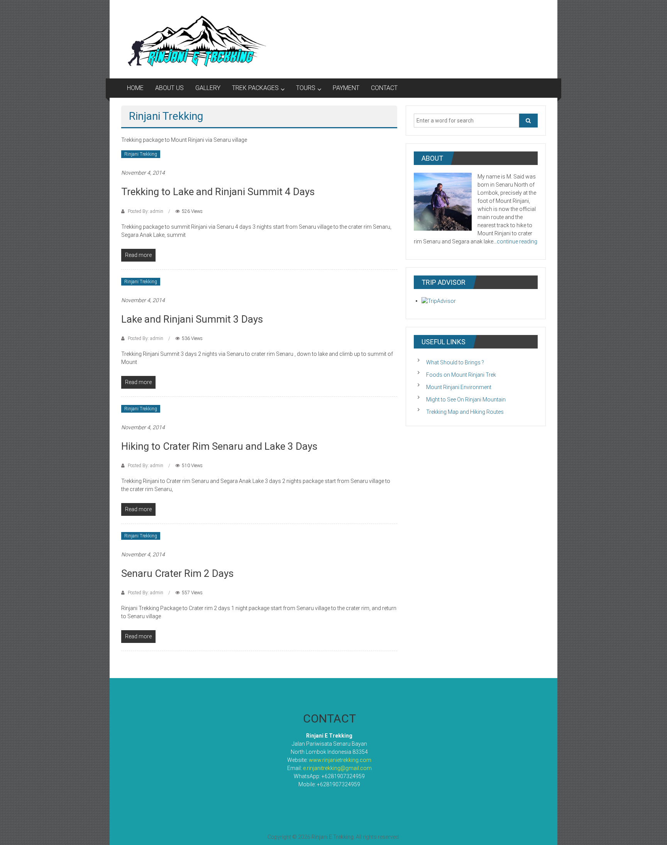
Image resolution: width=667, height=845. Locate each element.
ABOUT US (169, 88)
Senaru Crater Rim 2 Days (177, 573)
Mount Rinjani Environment (458, 387)
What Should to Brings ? (455, 362)
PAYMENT (346, 88)
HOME (135, 88)
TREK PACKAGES (255, 88)
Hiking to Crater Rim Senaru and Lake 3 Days (219, 446)
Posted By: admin (145, 211)
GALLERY (207, 88)
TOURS (305, 88)
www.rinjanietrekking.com (340, 760)
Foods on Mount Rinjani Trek (461, 375)
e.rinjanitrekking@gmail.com (337, 768)
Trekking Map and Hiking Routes (465, 412)
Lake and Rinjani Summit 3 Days (192, 319)
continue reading (517, 241)
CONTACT (384, 88)
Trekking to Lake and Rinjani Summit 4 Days (218, 191)
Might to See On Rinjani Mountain (466, 399)
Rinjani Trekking (140, 154)
